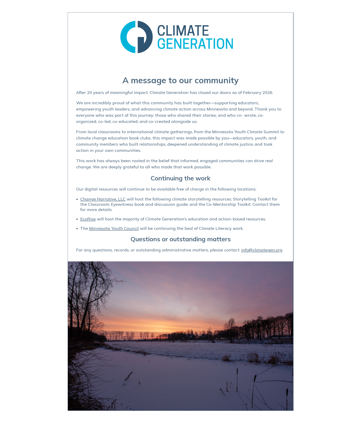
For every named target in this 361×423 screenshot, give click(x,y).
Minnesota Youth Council (114, 228)
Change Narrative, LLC (103, 199)
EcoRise (88, 219)
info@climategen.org (261, 250)
